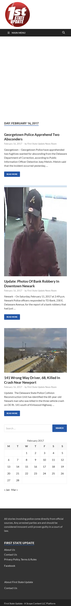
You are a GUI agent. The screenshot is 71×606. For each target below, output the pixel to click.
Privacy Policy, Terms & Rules (20, 559)
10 (44, 459)
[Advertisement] (35, 79)
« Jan (7, 489)
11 (53, 459)
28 (17, 480)
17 (44, 466)
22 (26, 473)
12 (62, 459)
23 (35, 473)
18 (53, 466)
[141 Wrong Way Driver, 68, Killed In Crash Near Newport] (35, 351)
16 (35, 466)
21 (17, 473)
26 (62, 473)
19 (62, 466)
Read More (11, 173)
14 (17, 466)
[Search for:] (35, 428)
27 (8, 480)
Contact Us (10, 554)
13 (8, 466)
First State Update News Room (42, 143)
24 (44, 473)
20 (8, 473)
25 (53, 473)
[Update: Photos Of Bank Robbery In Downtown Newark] (35, 232)
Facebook (9, 565)
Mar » (14, 489)
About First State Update (18, 582)
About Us (9, 549)
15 (26, 466)
